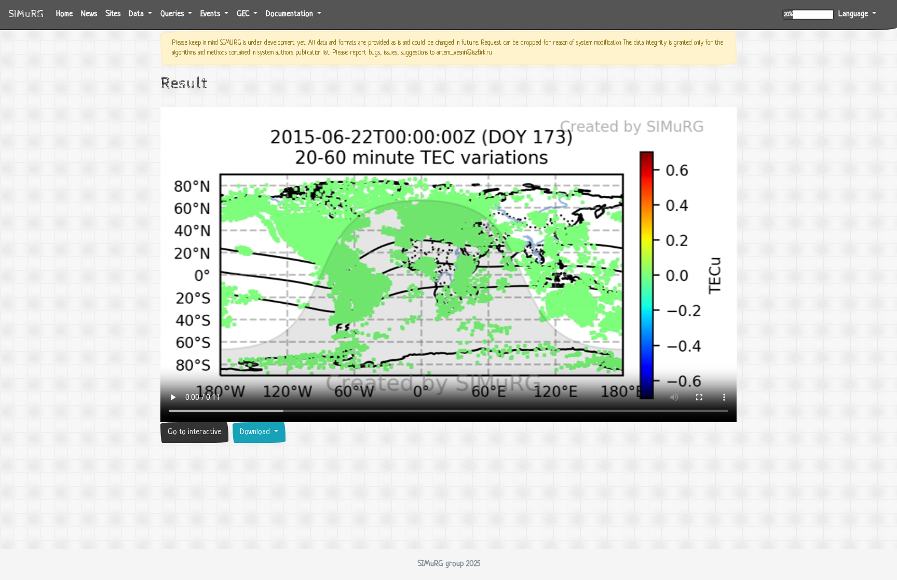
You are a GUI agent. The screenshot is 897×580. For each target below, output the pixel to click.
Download (256, 432)
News (89, 14)
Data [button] (137, 14)
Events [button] (211, 14)
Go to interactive (194, 432)
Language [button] (854, 14)
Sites (112, 14)
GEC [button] (244, 14)
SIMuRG (26, 14)
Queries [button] (173, 14)
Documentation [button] (290, 14)
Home (66, 14)
